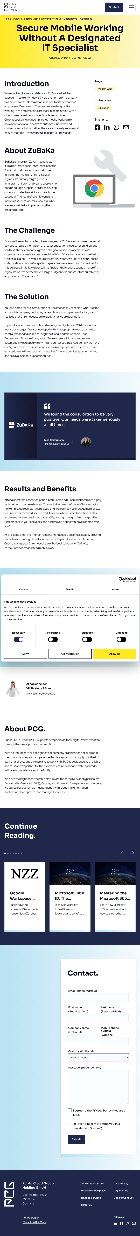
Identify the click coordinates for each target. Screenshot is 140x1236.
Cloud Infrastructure (91, 1183)
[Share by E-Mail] (126, 127)
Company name (78, 1028)
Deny (25, 653)
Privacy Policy (102, 1110)
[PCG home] (10, 7)
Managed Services (90, 1197)
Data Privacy (121, 1183)
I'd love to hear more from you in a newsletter (96, 1126)
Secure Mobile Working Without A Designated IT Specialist (58, 18)
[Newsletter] (134, 1223)
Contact (114, 7)
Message (74, 1067)
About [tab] (116, 589)
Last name (107, 1007)
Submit (76, 1139)
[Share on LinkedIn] (107, 127)
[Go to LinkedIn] (115, 1223)
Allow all (114, 653)
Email (72, 991)
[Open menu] (131, 7)
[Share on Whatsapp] (116, 127)
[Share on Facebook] (97, 127)
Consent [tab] (24, 589)
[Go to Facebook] (121, 1223)
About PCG (86, 1204)
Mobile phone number (110, 1029)
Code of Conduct (124, 1197)
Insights (17, 18)
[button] (122, 853)
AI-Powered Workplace (93, 1190)
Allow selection (70, 653)
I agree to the (92, 1110)
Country (73, 1051)
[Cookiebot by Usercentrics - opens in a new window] (121, 579)
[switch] (53, 639)
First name (75, 1007)
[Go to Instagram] (127, 1223)
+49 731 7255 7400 (34, 1222)
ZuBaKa (9, 161)
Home (7, 18)
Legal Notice (121, 1190)
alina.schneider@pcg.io (40, 693)
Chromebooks (36, 102)
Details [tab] (70, 589)
